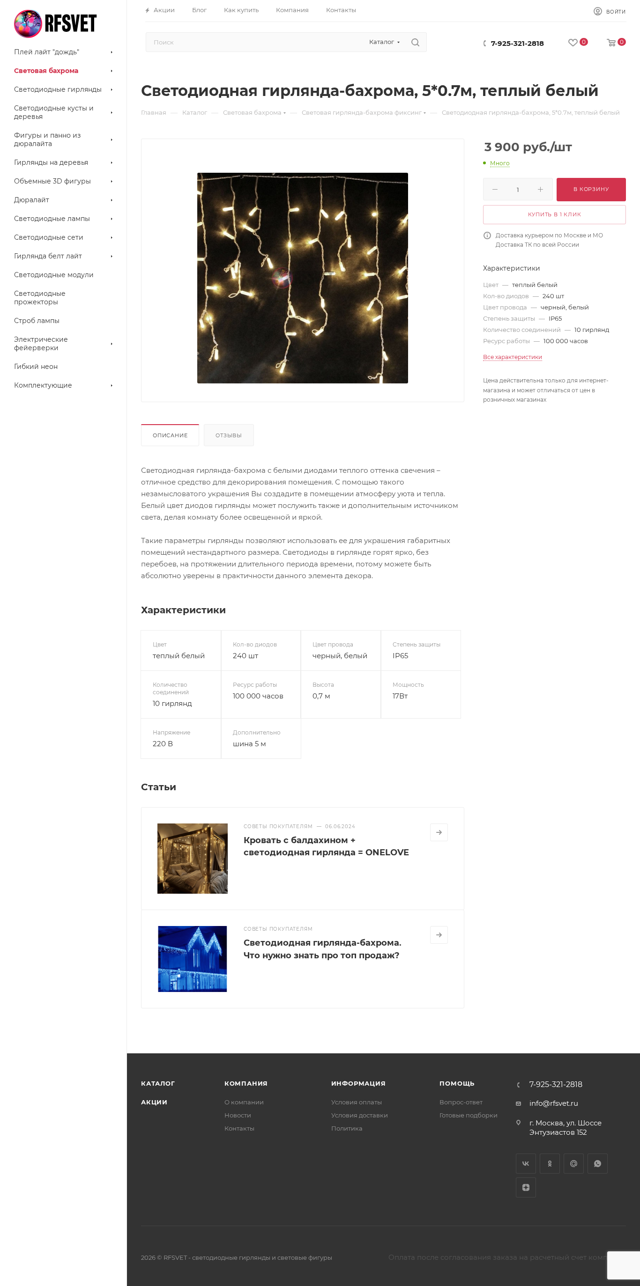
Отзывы (229, 435)
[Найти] (415, 42)
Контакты (239, 1128)
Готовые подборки (468, 1115)
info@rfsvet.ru (553, 1103)
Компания (246, 1083)
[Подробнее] (439, 832)
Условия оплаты (356, 1102)
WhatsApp (598, 1164)
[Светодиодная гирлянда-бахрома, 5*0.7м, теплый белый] (302, 278)
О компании (244, 1102)
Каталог (158, 1083)
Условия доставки (359, 1115)
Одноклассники (550, 1164)
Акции (154, 1102)
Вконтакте (526, 1164)
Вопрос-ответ (461, 1102)
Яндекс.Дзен (526, 1187)
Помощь (457, 1083)
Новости (237, 1115)
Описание (170, 435)
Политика (347, 1128)
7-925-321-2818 (517, 43)
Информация (358, 1083)
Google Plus (574, 1164)
